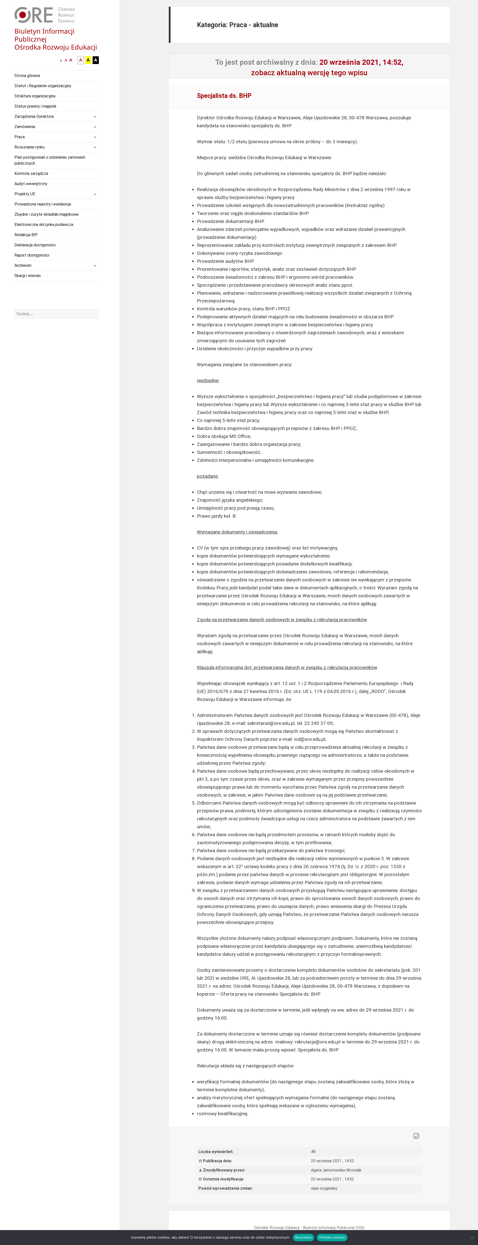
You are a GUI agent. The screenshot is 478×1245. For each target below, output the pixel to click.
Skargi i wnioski (27, 275)
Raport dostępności (31, 255)
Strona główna (27, 75)
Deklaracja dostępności (35, 245)
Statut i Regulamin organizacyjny (42, 85)
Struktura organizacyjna (34, 96)
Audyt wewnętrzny (30, 183)
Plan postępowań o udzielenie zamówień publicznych (49, 160)
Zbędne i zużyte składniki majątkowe (46, 214)
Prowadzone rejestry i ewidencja (42, 204)
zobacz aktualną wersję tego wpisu (309, 72)
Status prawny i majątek (35, 106)
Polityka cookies (332, 1237)
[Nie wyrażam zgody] (471, 1237)
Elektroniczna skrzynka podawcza (43, 224)
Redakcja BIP (26, 234)
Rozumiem (303, 1237)
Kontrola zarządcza (31, 173)
